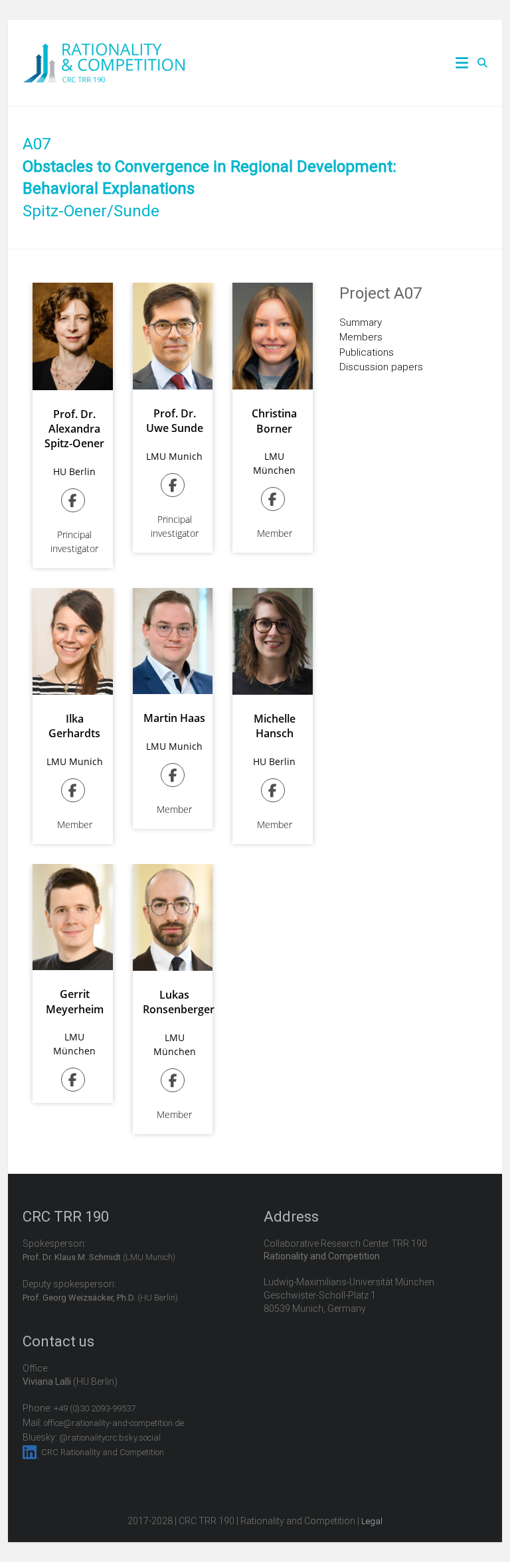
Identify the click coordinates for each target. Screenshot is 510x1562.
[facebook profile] (74, 502)
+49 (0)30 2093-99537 (94, 1408)
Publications (366, 352)
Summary (360, 322)
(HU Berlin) (100, 1298)
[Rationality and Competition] (104, 50)
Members (360, 337)
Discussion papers (381, 367)
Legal (371, 1521)
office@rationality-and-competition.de (114, 1423)
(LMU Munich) (99, 1257)
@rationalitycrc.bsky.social (110, 1438)
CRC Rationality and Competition (102, 1452)
